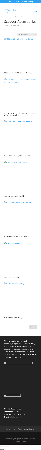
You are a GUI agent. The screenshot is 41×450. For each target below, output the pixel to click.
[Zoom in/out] (1, 446)
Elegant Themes (21, 439)
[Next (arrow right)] (3, 449)
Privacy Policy (10, 429)
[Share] (5, 446)
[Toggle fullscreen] (3, 446)
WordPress (21, 441)
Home (6, 17)
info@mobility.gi (16, 417)
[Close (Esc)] (8, 446)
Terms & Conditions (26, 429)
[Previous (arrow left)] (1, 449)
